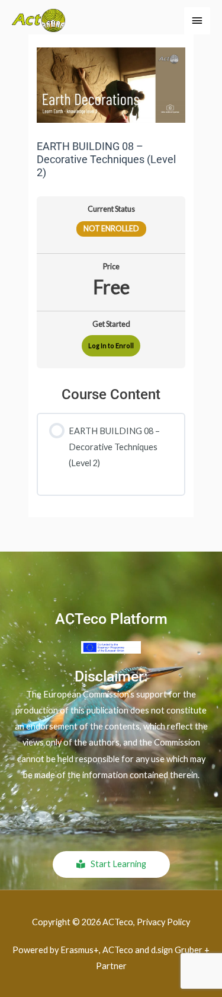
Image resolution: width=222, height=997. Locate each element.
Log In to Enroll (111, 345)
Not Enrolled (111, 228)
